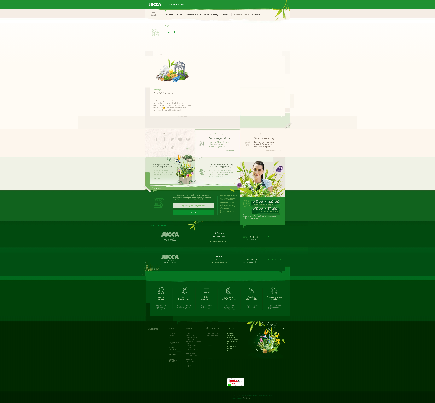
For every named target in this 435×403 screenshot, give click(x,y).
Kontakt (256, 15)
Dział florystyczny (191, 353)
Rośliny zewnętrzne (192, 337)
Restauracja (231, 337)
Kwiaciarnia (189, 369)
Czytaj (183, 116)
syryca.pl (247, 398)
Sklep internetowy (232, 339)
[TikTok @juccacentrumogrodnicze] (172, 148)
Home (154, 14)
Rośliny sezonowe (191, 339)
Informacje (157, 178)
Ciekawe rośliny (193, 15)
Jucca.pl (230, 328)
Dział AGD (189, 359)
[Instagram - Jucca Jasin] (156, 148)
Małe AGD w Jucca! (163, 93)
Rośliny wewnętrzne (212, 333)
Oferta (179, 15)
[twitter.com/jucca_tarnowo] (172, 140)
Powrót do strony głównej (271, 4)
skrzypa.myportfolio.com (247, 397)
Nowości (168, 15)
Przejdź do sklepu (273, 151)
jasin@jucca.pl (249, 262)
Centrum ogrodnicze (175, 4)
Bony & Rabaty (211, 15)
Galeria (225, 15)
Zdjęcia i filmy (174, 343)
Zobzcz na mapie (273, 237)
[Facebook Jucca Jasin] (164, 140)
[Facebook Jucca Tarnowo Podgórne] (156, 140)
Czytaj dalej (229, 151)
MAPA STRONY (173, 360)
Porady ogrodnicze (174, 338)
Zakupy (171, 335)
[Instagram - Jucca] (188, 140)
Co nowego (157, 90)
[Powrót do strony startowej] (155, 4)
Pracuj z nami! (231, 346)
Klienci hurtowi (231, 344)
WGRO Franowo (232, 341)
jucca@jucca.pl (249, 240)
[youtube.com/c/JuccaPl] (180, 140)
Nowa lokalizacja (240, 15)
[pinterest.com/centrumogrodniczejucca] (164, 148)
